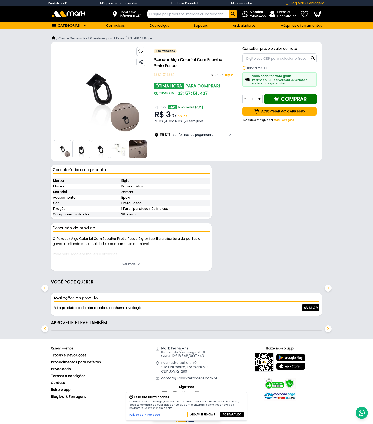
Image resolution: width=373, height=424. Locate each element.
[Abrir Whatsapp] (362, 413)
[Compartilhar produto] (140, 62)
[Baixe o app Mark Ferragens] (264, 362)
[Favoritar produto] (140, 51)
